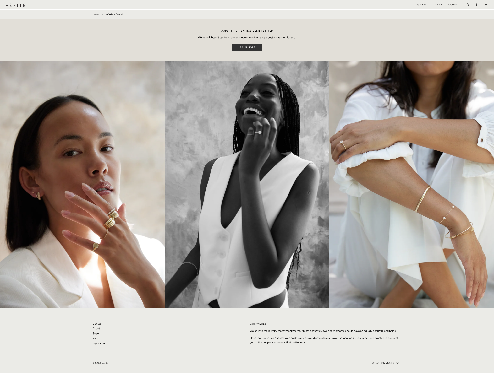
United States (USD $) (384, 363)
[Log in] (476, 4)
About (96, 328)
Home (96, 14)
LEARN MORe (247, 47)
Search (97, 333)
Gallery (422, 4)
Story (438, 4)
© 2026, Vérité (100, 363)
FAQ (95, 338)
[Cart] (486, 4)
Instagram (99, 343)
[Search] (467, 4)
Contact (454, 4)
